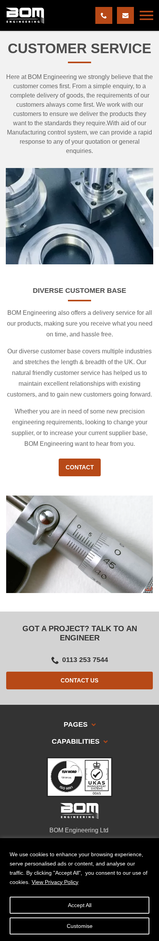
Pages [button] (77, 724)
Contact (80, 467)
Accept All (79, 905)
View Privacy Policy (55, 882)
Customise (80, 926)
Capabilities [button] (76, 741)
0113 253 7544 (85, 660)
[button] (146, 15)
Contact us (79, 680)
